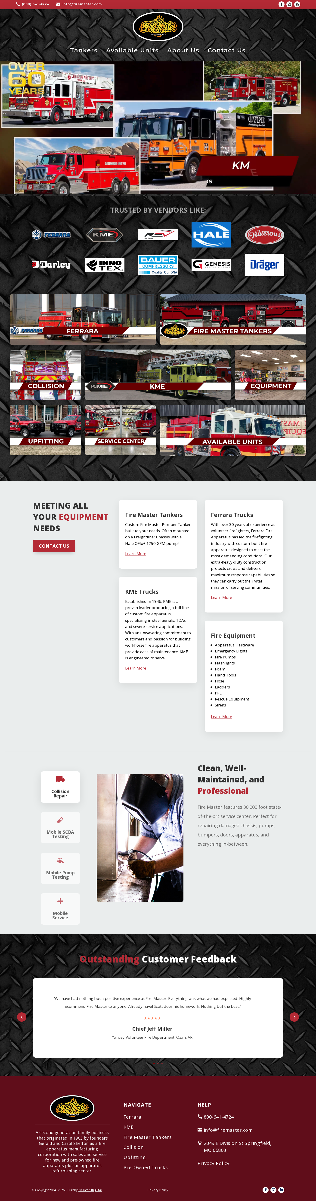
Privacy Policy (213, 1163)
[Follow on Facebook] (282, 4)
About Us (183, 50)
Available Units (132, 50)
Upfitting (135, 1157)
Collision (134, 1147)
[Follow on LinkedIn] (297, 4)
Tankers (84, 50)
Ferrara (132, 1117)
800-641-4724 (219, 1117)
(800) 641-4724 (35, 4)
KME (129, 1127)
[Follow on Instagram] (289, 4)
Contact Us (227, 50)
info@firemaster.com (82, 4)
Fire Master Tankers (148, 1137)
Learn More (135, 553)
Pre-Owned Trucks (146, 1167)
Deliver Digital (90, 1190)
